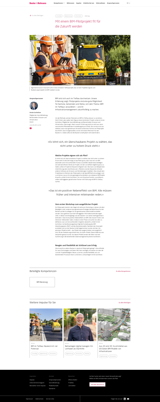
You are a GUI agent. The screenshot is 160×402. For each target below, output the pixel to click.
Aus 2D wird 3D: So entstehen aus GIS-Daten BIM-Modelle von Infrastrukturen (113, 348)
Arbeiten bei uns (88, 3)
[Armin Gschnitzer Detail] (34, 106)
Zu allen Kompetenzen (123, 271)
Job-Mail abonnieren (97, 384)
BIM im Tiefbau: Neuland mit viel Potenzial (44, 347)
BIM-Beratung (42, 282)
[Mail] (31, 128)
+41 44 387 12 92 (35, 125)
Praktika (71, 383)
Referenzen (70, 3)
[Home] (38, 3)
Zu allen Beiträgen (37, 15)
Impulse (78, 3)
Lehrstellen (71, 386)
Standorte (52, 388)
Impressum (29, 399)
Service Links (50, 399)
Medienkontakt (53, 386)
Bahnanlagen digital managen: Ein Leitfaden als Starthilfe (79, 347)
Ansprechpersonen (113, 3)
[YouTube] (128, 399)
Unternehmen (100, 3)
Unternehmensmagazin (37, 383)
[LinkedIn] (125, 399)
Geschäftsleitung (54, 383)
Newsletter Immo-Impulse (38, 386)
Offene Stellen (72, 380)
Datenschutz (39, 399)
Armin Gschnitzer (35, 112)
